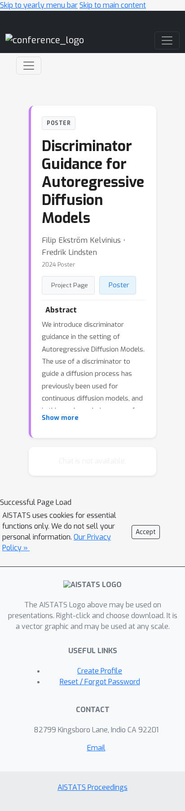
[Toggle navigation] (28, 66)
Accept (146, 532)
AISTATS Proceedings (92, 787)
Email (96, 748)
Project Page (69, 285)
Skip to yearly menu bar (39, 5)
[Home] (44, 40)
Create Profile (99, 671)
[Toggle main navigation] (167, 40)
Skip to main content (112, 5)
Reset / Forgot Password (100, 681)
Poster (119, 285)
